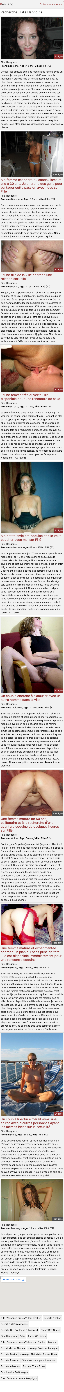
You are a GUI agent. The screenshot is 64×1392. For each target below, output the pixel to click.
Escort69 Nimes (37, 1336)
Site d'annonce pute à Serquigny (19, 1378)
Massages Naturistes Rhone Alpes (38, 1354)
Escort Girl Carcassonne (14, 1324)
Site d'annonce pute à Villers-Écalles (21, 1318)
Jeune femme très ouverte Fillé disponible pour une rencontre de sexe (30, 397)
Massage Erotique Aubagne (42, 1348)
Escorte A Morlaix (10, 1366)
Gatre (22, 1336)
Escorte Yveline (52, 1318)
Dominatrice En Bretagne (14, 1372)
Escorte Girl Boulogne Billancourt (19, 1330)
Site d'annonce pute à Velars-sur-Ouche (23, 1342)
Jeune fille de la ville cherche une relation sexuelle (26, 277)
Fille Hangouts (9, 1336)
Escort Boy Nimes (50, 1330)
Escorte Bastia (9, 1354)
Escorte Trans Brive (34, 1366)
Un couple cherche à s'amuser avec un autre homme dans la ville (31, 698)
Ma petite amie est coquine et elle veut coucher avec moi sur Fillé (31, 538)
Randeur (52, 1342)
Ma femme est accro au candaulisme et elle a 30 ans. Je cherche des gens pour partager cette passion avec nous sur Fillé (31, 185)
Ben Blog (6, 4)
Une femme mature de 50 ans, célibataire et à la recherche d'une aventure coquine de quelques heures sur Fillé (30, 824)
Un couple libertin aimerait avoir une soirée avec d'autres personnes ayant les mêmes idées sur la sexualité (30, 1123)
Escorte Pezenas (10, 1360)
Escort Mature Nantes (13, 1348)
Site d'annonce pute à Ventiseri (39, 1360)
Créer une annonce (51, 4)
